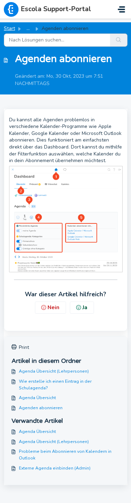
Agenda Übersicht (37, 398)
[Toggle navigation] (121, 9)
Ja (84, 307)
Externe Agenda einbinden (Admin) (54, 468)
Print (24, 347)
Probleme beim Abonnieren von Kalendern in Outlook (65, 454)
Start (9, 28)
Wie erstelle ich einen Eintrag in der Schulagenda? (55, 384)
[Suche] (119, 40)
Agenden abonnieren (41, 408)
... (28, 28)
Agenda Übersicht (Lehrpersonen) (54, 371)
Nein (53, 307)
